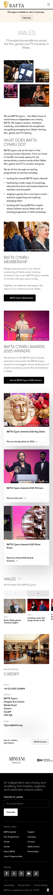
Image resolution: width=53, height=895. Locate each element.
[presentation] (15, 593)
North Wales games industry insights (13, 602)
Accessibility (9, 885)
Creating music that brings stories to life (37, 602)
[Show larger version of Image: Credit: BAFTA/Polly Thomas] (34, 95)
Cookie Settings (40, 885)
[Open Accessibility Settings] (48, 890)
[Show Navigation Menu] (48, 4)
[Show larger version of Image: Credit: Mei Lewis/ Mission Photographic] (18, 71)
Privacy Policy (24, 885)
